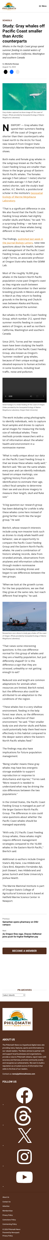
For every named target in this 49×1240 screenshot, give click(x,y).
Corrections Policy (9, 1220)
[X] (24, 1145)
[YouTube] (24, 1186)
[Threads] (24, 1125)
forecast (25, 985)
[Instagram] (24, 1166)
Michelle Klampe (12, 64)
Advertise (5, 1206)
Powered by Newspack (10, 1232)
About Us (5, 1197)
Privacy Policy (7, 1215)
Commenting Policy (9, 1224)
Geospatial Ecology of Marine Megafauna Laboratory (22, 196)
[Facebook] (24, 1104)
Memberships (7, 1211)
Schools (7, 20)
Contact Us (6, 1202)
